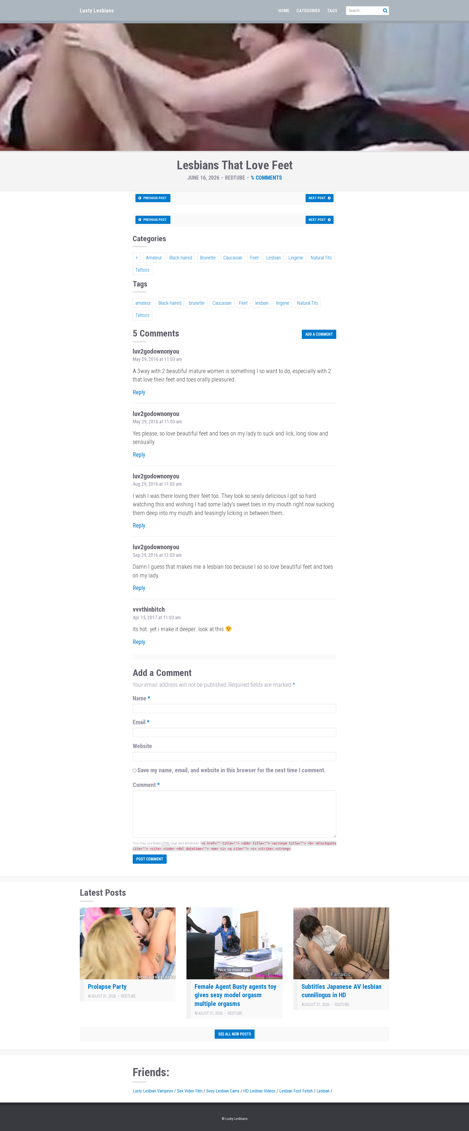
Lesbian (273, 257)
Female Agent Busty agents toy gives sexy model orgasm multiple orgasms (236, 995)
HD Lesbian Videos (259, 1091)
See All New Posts (234, 1034)
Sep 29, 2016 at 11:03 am (157, 555)
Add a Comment (319, 334)
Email (141, 722)
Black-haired (180, 257)
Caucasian (232, 257)
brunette (197, 303)
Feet (254, 257)
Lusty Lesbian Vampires (153, 1091)
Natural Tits (321, 257)
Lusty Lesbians (97, 10)
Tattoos (142, 270)
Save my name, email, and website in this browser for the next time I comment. (232, 770)
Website (142, 746)
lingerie (282, 303)
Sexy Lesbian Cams (222, 1091)
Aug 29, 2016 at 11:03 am (157, 484)
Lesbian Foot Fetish (296, 1091)
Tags (332, 10)
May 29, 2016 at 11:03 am (157, 359)
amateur (143, 303)
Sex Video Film (189, 1091)
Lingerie (296, 257)
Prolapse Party (107, 986)
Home (283, 10)
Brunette (208, 257)
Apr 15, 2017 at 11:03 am (157, 617)
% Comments (266, 177)
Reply (139, 392)
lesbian (261, 303)
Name (141, 698)
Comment (146, 784)
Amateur (154, 257)
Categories (308, 10)
